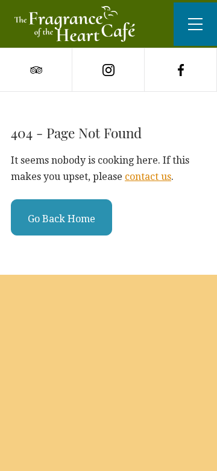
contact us (148, 176)
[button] (195, 24)
